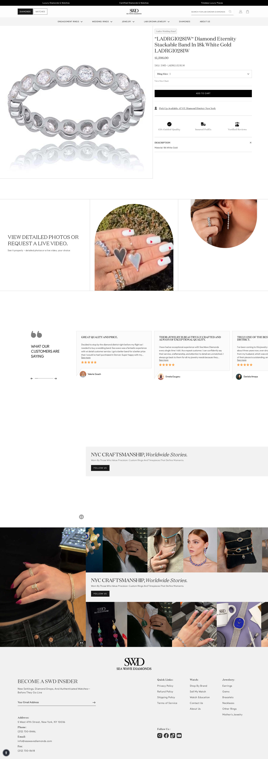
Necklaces (228, 703)
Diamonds (184, 21)
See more (86, 358)
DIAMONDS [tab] (25, 11)
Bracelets (227, 697)
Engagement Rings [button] (69, 21)
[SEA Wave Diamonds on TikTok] (179, 737)
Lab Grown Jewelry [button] (155, 21)
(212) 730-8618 (26, 751)
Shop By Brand (198, 685)
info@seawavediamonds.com (35, 741)
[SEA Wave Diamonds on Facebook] (167, 737)
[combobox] (212, 11)
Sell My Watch (198, 691)
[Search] (230, 11)
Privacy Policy (165, 685)
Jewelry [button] (127, 21)
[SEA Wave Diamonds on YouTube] (173, 737)
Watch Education (200, 697)
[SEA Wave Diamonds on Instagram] (160, 737)
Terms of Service (167, 703)
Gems (225, 691)
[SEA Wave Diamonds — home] (134, 12)
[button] (247, 11)
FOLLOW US (100, 468)
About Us (205, 21)
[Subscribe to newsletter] (94, 702)
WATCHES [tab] (40, 11)
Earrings (227, 685)
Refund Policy (165, 691)
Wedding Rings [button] (101, 21)
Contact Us (196, 703)
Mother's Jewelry (232, 714)
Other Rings (229, 708)
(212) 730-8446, (27, 731)
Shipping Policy (166, 697)
